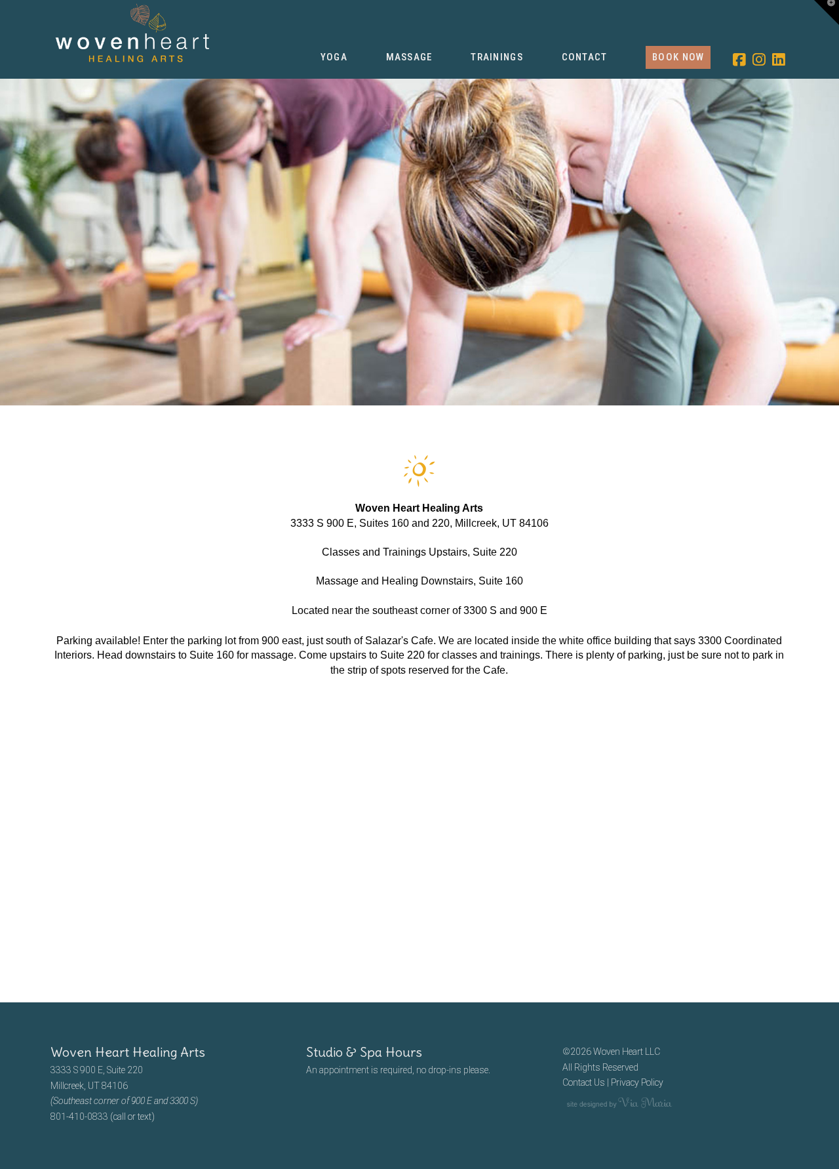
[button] (826, 12)
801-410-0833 (79, 1116)
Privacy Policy (637, 1082)
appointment (344, 1070)
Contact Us (583, 1082)
